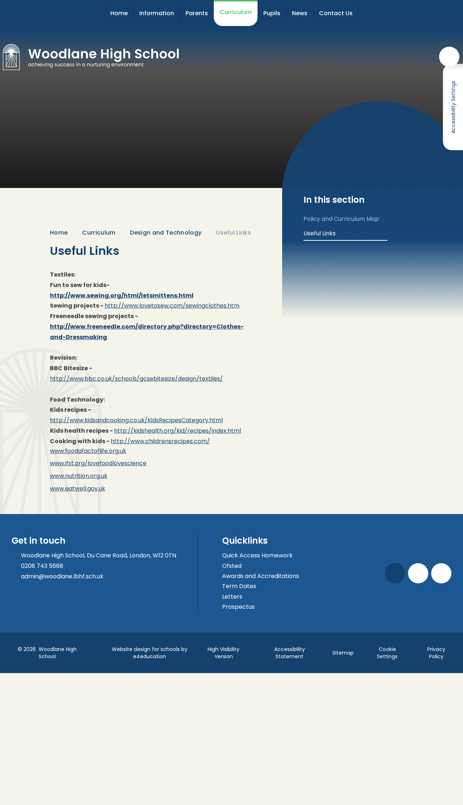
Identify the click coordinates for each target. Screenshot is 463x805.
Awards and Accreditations (260, 576)
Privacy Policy (436, 653)
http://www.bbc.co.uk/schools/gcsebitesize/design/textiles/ (136, 378)
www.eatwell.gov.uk (77, 488)
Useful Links (233, 232)
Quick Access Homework (257, 555)
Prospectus (238, 607)
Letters (232, 596)
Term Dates (239, 586)
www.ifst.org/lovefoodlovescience (98, 463)
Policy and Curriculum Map (341, 219)
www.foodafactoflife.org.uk (88, 451)
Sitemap (343, 652)
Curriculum (98, 232)
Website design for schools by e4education (149, 653)
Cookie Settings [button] (387, 653)
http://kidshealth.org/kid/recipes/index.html (177, 431)
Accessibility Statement (289, 653)
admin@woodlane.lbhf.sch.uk (62, 576)
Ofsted (232, 566)
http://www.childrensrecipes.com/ (160, 441)
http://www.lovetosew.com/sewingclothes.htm (172, 305)
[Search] (449, 57)
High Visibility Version (223, 653)
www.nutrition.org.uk (78, 476)
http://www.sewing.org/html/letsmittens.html (122, 295)
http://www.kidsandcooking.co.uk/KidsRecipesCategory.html (136, 420)
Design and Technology (165, 232)
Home (59, 232)
